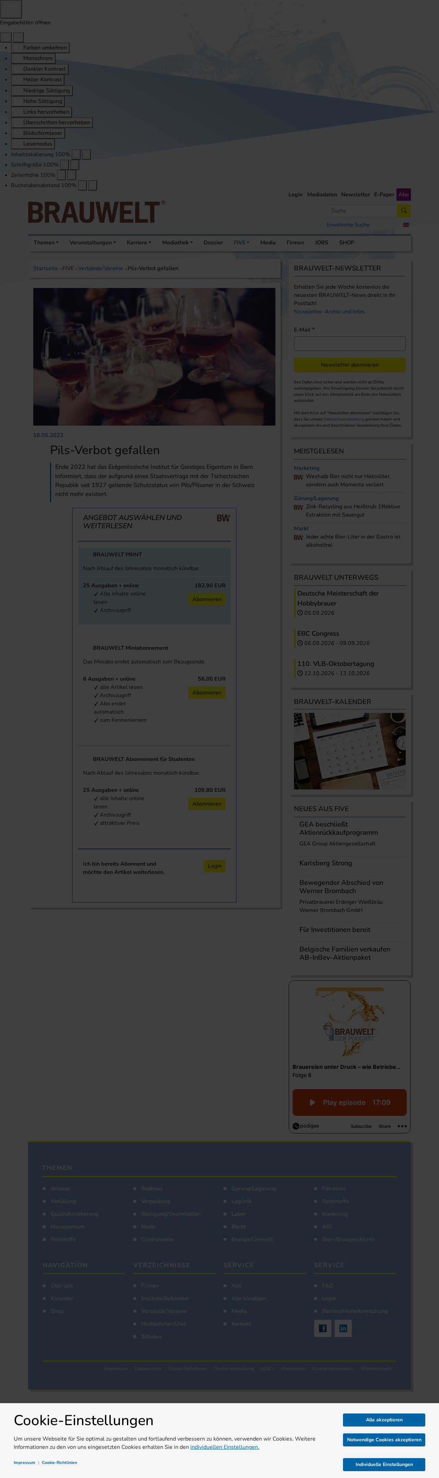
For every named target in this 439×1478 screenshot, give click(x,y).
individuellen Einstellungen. (224, 1447)
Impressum (24, 1462)
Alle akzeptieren (384, 1420)
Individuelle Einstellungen (384, 1464)
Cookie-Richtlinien (59, 1462)
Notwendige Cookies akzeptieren (384, 1439)
